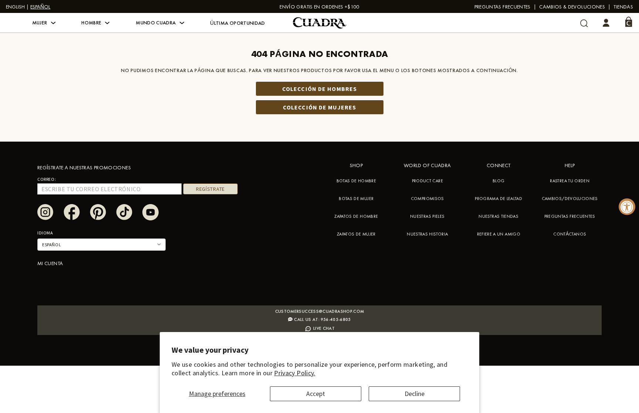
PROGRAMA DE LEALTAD (498, 199)
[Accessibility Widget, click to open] (627, 206)
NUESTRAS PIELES (427, 216)
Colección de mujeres (319, 107)
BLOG (498, 181)
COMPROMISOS (427, 199)
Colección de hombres (319, 88)
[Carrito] (628, 22)
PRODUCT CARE (427, 181)
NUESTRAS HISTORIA (427, 234)
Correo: (46, 179)
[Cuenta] (606, 23)
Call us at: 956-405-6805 (322, 319)
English (15, 6)
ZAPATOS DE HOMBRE (356, 216)
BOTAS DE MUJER (356, 199)
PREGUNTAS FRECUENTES (502, 6)
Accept (315, 393)
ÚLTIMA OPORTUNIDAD (237, 23)
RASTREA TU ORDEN (569, 181)
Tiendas (623, 6)
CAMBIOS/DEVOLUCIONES (570, 199)
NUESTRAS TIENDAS (498, 216)
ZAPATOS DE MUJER (356, 234)
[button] (43, 23)
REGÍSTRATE (210, 189)
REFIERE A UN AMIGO (498, 234)
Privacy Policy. (294, 373)
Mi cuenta (50, 263)
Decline (415, 393)
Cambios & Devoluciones (572, 6)
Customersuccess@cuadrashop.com (319, 311)
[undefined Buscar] (584, 23)
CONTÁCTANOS (569, 234)
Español (40, 6)
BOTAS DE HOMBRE (356, 181)
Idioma (45, 233)
